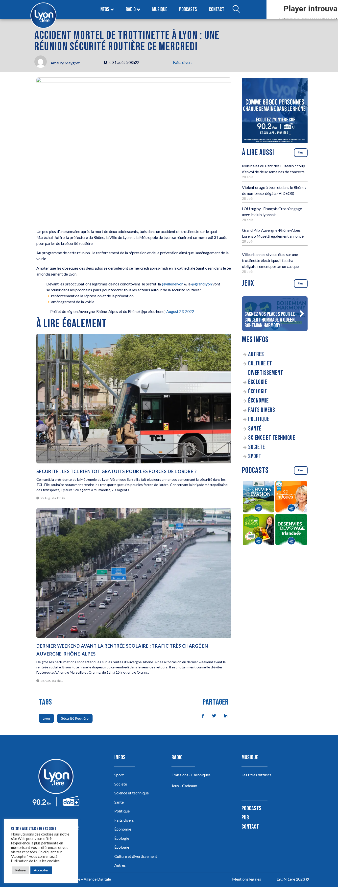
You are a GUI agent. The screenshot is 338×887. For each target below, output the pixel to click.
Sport (255, 456)
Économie (258, 401)
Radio (131, 9)
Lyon (46, 718)
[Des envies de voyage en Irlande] (291, 530)
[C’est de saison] (258, 530)
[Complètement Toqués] (291, 497)
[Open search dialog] (236, 10)
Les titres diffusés (256, 774)
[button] (302, 313)
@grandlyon (201, 283)
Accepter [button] (41, 870)
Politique (258, 419)
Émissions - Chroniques (191, 774)
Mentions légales (246, 879)
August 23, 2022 (180, 311)
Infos (104, 9)
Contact (216, 9)
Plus (300, 152)
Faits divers (183, 62)
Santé (255, 428)
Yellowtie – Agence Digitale (87, 879)
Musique (159, 9)
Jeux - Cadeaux (184, 785)
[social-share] (200, 715)
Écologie (257, 382)
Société (256, 447)
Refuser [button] (20, 870)
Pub (245, 817)
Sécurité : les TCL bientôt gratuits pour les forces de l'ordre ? (116, 471)
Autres (256, 354)
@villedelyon (172, 283)
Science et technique (271, 438)
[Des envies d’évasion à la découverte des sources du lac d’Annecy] (258, 497)
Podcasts (188, 9)
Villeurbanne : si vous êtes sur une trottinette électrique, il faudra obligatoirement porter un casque (270, 260)
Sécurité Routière (75, 718)
